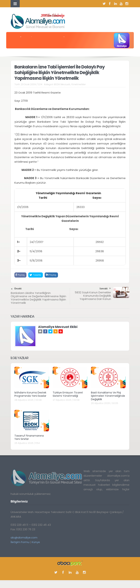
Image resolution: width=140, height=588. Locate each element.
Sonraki (104, 288)
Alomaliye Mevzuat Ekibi (57, 327)
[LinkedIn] (115, 3)
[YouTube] (121, 3)
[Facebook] (109, 3)
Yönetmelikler (78, 84)
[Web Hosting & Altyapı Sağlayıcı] (70, 563)
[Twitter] (104, 3)
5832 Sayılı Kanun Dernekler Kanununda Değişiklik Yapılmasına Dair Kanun (93, 295)
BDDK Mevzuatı (62, 84)
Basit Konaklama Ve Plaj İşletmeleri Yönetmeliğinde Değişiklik (108, 396)
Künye (36, 542)
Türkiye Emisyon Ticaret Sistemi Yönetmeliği (68, 394)
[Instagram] (126, 3)
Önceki (18, 288)
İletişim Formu (20, 542)
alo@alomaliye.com (24, 537)
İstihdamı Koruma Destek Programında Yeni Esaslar (30, 394)
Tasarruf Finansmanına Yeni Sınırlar (29, 437)
